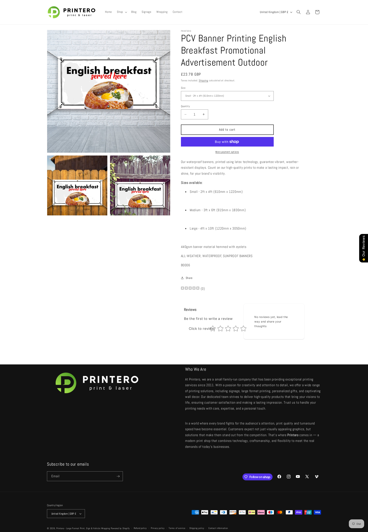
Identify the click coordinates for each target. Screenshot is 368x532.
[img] (190, 289)
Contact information (218, 528)
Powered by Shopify (120, 528)
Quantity (185, 106)
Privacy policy (158, 528)
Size (183, 87)
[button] (121, 12)
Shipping (203, 80)
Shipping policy (196, 528)
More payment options (227, 151)
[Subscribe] (118, 476)
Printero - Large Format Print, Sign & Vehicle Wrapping (83, 528)
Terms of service (177, 528)
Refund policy (140, 528)
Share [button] (189, 278)
